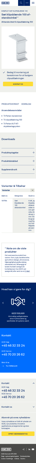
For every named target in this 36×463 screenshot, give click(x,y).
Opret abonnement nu (18, 434)
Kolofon (22, 458)
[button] (2, 303)
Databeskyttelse (25, 456)
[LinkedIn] (29, 449)
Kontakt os (18, 84)
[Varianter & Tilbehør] (18, 191)
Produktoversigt (10, 104)
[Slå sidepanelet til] (33, 3)
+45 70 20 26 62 (13, 354)
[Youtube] (33, 449)
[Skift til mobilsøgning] (27, 3)
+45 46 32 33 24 (13, 345)
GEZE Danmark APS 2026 (9, 454)
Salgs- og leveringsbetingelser (10, 456)
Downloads (27, 104)
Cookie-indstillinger (7, 458)
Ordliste (16, 458)
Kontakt (5, 383)
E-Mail (27, 271)
